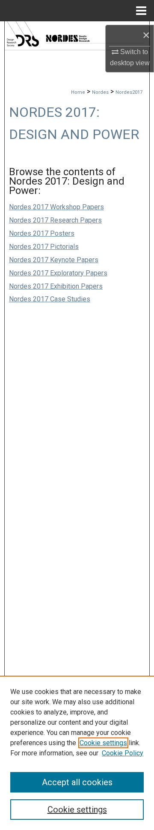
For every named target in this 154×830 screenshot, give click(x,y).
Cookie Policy (122, 753)
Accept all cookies (77, 782)
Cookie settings (103, 743)
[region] (77, 753)
